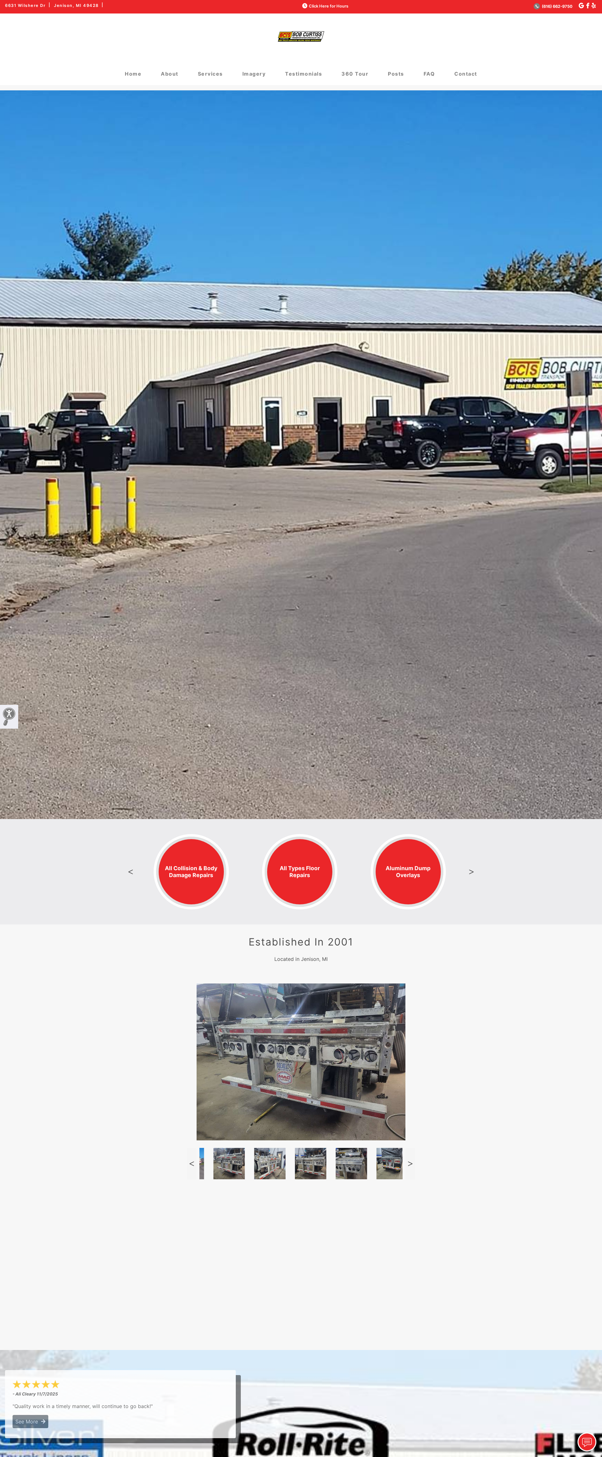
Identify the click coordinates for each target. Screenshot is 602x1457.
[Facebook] (587, 5)
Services (210, 74)
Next (471, 871)
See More (28, 1421)
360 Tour (354, 74)
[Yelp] (594, 5)
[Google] (581, 5)
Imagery (254, 74)
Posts (396, 74)
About (169, 74)
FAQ (429, 74)
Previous (130, 871)
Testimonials (303, 74)
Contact (465, 74)
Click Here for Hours (328, 6)
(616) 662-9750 (557, 6)
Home (133, 74)
